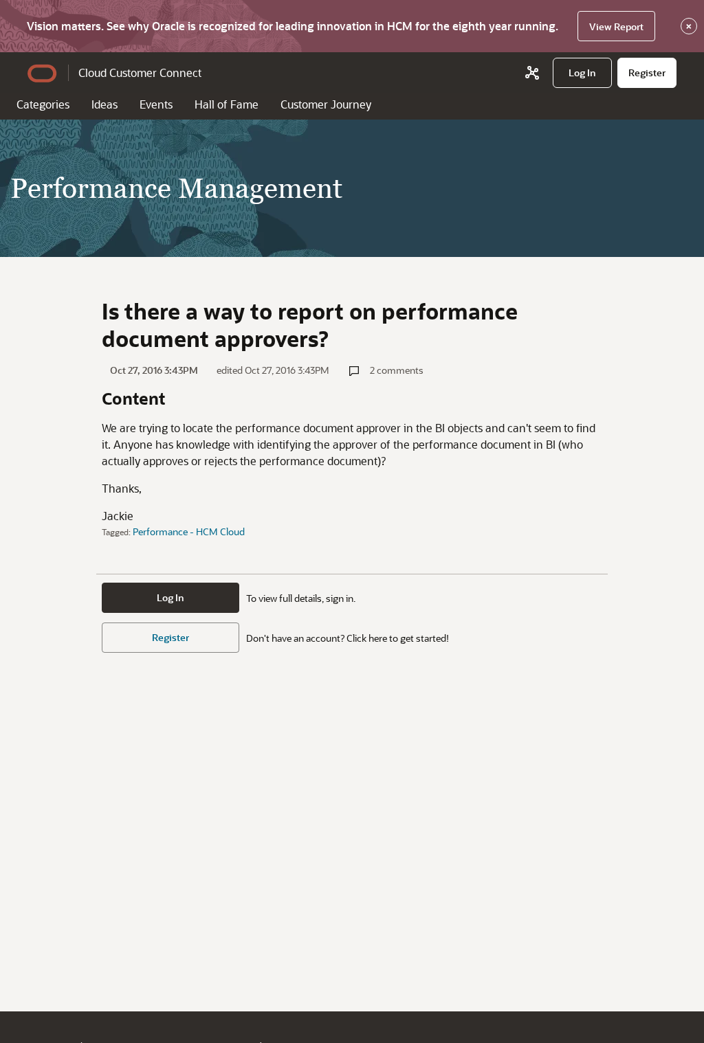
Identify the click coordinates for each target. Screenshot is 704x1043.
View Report (616, 26)
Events (156, 104)
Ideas (104, 104)
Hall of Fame (226, 104)
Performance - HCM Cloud (189, 531)
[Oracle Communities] (532, 73)
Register (170, 637)
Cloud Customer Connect (139, 72)
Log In (170, 597)
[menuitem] (582, 73)
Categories (42, 104)
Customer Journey (325, 104)
